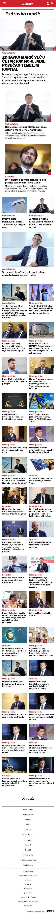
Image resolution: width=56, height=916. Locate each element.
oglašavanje (28, 893)
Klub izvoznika (28, 855)
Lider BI (28, 850)
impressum (28, 889)
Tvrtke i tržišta (28, 815)
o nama (28, 884)
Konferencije (28, 865)
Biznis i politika (28, 810)
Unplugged (28, 840)
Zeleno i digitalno (28, 835)
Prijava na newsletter (28, 876)
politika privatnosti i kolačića (28, 901)
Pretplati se (28, 871)
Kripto (28, 825)
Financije (28, 820)
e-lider (28, 880)
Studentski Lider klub (28, 860)
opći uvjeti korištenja (28, 897)
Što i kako (28, 830)
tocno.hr (28, 906)
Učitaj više (28, 798)
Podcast (28, 845)
